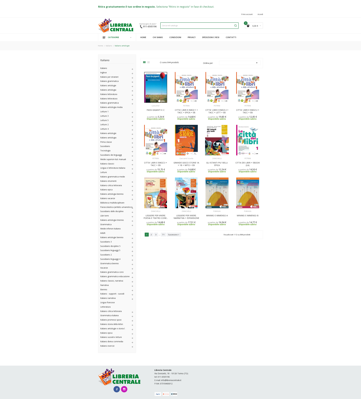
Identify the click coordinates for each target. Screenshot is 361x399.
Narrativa (104, 285)
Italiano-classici (107, 164)
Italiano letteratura (108, 94)
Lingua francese (107, 302)
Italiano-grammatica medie (112, 177)
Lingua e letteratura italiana (112, 168)
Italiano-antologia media (111, 107)
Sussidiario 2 (106, 255)
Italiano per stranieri (109, 77)
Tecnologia (105, 150)
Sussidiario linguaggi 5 (110, 250)
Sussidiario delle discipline (112, 211)
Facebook (117, 389)
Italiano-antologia (108, 138)
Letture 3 (104, 116)
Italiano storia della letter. (111, 324)
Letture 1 (104, 111)
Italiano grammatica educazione (115, 276)
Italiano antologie (108, 85)
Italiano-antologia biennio (112, 194)
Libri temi (104, 216)
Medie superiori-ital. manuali (113, 159)
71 (163, 234)
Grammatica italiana (109, 315)
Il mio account (247, 14)
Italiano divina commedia (111, 341)
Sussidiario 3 (106, 242)
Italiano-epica (106, 190)
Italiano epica (106, 333)
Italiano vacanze (107, 198)
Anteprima (149, 104)
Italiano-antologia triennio (112, 220)
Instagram (124, 389)
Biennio (103, 289)
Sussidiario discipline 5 (110, 246)
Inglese (103, 72)
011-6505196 (164, 376)
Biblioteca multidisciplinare (112, 203)
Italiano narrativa (108, 298)
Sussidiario (105, 146)
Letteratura (105, 307)
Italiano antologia (108, 90)
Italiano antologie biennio (111, 237)
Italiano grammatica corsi (112, 272)
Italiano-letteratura (108, 98)
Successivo (174, 234)
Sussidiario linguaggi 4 (110, 259)
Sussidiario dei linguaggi (111, 155)
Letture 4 (104, 129)
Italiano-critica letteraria (111, 185)
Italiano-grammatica (109, 103)
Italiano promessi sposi (110, 320)
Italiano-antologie (108, 133)
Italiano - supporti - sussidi (112, 294)
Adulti (102, 233)
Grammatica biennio (109, 263)
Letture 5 (104, 120)
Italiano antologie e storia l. (112, 328)
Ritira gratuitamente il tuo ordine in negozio (126, 6)
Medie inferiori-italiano (110, 229)
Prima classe (106, 142)
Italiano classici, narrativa (111, 281)
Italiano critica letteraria (111, 311)
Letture (103, 172)
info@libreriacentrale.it (171, 380)
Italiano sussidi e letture (111, 337)
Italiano (104, 60)
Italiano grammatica (109, 81)
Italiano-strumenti (108, 181)
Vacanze (104, 268)
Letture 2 (104, 124)
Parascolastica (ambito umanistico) (116, 207)
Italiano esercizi (107, 346)
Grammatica (106, 224)
